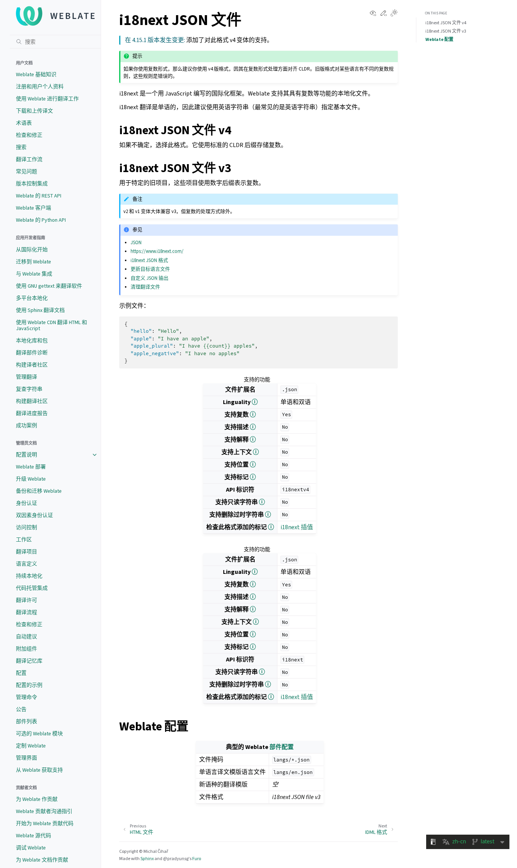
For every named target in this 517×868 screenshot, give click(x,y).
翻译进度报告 (32, 413)
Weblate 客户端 (33, 208)
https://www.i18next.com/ (157, 251)
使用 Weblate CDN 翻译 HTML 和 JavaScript (51, 325)
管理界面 (26, 757)
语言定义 (26, 563)
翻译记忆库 (29, 660)
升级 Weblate (31, 479)
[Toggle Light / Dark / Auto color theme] (394, 13)
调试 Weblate (31, 847)
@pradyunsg (175, 858)
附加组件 (26, 648)
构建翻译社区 (32, 401)
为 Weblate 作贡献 (37, 799)
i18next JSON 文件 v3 (445, 31)
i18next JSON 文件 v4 (445, 23)
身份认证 (26, 503)
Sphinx (147, 858)
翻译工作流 (29, 159)
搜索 (21, 147)
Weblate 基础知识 (36, 74)
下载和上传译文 (34, 110)
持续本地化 (29, 576)
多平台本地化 (32, 298)
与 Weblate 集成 (34, 273)
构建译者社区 (32, 364)
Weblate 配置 (439, 39)
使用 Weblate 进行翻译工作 (47, 98)
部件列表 (26, 721)
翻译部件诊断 (32, 352)
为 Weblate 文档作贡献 (42, 859)
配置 (21, 673)
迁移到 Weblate (33, 261)
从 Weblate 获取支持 (39, 770)
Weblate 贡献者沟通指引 (44, 811)
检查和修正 (29, 135)
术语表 (24, 123)
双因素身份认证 (34, 515)
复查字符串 (29, 389)
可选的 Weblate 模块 (39, 733)
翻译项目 (26, 551)
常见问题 (26, 171)
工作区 (24, 539)
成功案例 (26, 425)
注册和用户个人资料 (40, 86)
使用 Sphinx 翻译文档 (40, 310)
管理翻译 (26, 377)
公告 (21, 709)
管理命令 (26, 697)
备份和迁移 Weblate (39, 491)
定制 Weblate (31, 745)
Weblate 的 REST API (38, 195)
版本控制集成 (32, 183)
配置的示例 (29, 685)
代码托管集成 (32, 588)
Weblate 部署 (31, 466)
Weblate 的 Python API (41, 220)
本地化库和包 (32, 340)
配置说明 (26, 454)
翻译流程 (26, 612)
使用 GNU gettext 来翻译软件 (49, 286)
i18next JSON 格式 (149, 260)
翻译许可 (26, 600)
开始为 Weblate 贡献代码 (44, 823)
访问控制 (26, 527)
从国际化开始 (32, 249)
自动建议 (26, 636)
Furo (196, 858)
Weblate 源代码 (33, 835)
